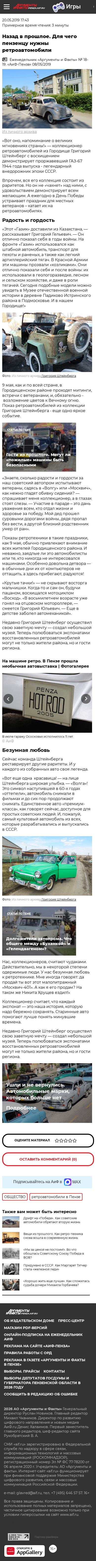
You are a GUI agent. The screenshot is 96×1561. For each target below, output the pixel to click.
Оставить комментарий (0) (48, 1159)
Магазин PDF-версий (25, 1328)
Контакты (54, 1371)
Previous (7, 699)
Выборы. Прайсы (22, 1371)
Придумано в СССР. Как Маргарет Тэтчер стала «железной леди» (55, 1267)
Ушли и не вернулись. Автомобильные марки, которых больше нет (37, 1091)
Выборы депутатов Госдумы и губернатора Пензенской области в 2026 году (42, 1382)
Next (86, 699)
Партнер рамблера (46, 1536)
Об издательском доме (29, 1320)
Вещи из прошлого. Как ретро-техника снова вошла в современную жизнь (53, 1236)
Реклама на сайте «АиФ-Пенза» (37, 1346)
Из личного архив (26, 899)
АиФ (10, 741)
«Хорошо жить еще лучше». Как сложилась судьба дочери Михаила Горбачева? (56, 1283)
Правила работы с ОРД (28, 1353)
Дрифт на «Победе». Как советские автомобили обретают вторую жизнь (51, 1220)
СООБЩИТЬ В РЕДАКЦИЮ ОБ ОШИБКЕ (41, 1394)
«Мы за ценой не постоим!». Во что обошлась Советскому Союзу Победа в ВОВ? (53, 1253)
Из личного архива (19, 131)
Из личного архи (26, 376)
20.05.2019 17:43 (15, 20)
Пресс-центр (71, 1320)
